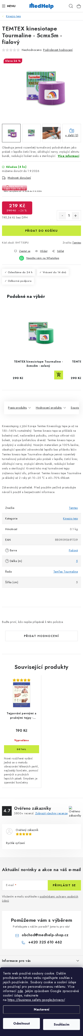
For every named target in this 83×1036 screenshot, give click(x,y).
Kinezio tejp (70, 518)
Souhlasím (61, 1024)
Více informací (68, 156)
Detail (21, 749)
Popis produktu (17, 408)
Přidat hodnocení (41, 636)
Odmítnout (21, 1023)
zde (20, 991)
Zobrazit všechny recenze (51, 813)
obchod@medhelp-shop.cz (45, 935)
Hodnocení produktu (49, 408)
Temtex (76, 243)
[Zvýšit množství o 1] (75, 215)
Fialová (73, 550)
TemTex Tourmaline (65, 572)
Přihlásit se (64, 885)
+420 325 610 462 (45, 942)
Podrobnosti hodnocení (58, 50)
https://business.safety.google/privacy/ (36, 1000)
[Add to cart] (58, 375)
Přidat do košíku (41, 231)
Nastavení (41, 1009)
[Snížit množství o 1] (62, 215)
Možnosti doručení (19, 178)
